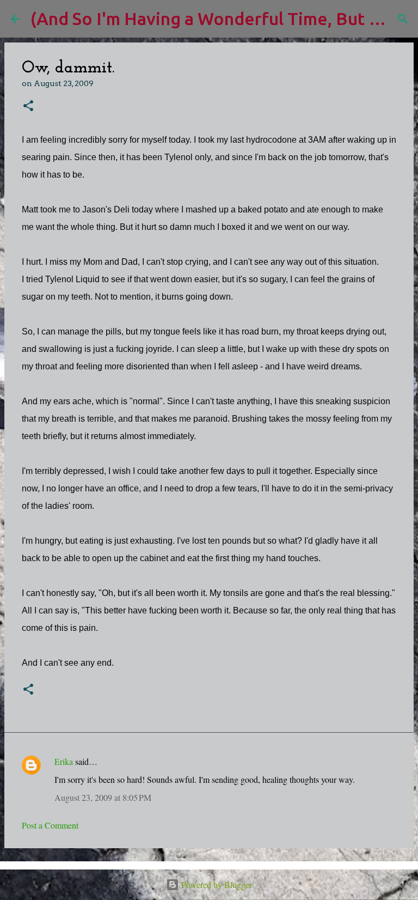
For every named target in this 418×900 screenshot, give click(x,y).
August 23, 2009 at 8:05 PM (102, 797)
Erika (63, 761)
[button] (28, 106)
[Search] (402, 19)
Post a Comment (50, 825)
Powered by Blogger (215, 884)
